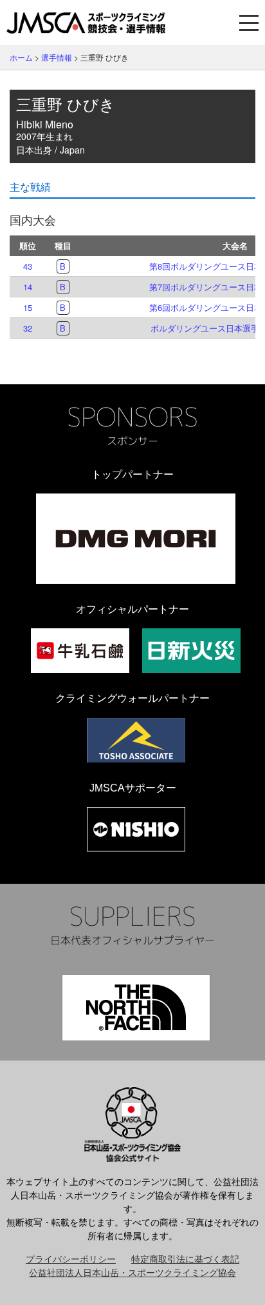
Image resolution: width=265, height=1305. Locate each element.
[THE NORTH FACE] (136, 1007)
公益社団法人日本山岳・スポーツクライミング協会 (132, 1272)
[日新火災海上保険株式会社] (191, 650)
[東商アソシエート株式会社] (136, 740)
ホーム (21, 57)
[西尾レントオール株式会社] (136, 829)
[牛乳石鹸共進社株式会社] (80, 650)
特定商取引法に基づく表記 (185, 1258)
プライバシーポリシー (71, 1258)
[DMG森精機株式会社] (135, 538)
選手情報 (56, 57)
